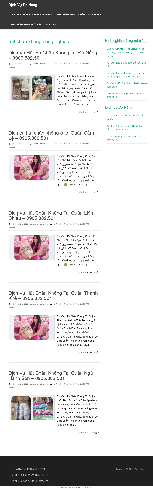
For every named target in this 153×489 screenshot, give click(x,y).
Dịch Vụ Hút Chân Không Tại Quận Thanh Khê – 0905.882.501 (53, 295)
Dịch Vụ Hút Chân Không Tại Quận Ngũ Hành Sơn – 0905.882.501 (51, 375)
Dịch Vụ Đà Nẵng (23, 4)
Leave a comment (40, 63)
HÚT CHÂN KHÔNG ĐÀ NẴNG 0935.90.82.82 (79, 14)
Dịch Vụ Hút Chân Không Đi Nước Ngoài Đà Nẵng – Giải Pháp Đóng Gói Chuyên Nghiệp (125, 52)
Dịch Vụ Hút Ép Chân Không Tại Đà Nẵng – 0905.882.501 (53, 55)
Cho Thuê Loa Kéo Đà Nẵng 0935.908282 (31, 14)
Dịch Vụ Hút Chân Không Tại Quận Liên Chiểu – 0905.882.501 (51, 215)
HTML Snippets (65, 487)
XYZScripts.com (87, 487)
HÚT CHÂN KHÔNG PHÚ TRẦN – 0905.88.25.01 (34, 24)
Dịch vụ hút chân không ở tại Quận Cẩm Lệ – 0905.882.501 (51, 135)
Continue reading (88, 112)
